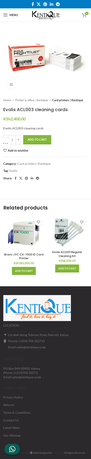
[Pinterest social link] (45, 4)
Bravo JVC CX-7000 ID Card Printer (24, 256)
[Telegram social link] (58, 4)
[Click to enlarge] (11, 84)
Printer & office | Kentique (32, 100)
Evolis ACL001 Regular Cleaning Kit (67, 254)
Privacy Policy (13, 397)
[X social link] (38, 4)
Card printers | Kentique (67, 100)
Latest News (11, 428)
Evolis (13, 171)
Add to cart (37, 139)
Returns (8, 405)
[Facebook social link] (32, 4)
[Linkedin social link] (51, 4)
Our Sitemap (12, 435)
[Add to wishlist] (38, 222)
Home (7, 100)
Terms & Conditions (16, 412)
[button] (24, 271)
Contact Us (11, 420)
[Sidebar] (5, 143)
